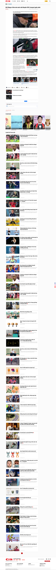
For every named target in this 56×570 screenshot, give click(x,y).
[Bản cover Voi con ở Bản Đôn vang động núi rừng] (12, 547)
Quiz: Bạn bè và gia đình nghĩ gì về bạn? (27, 283)
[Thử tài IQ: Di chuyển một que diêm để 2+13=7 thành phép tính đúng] (12, 343)
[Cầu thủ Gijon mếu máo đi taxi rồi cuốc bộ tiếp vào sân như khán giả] (12, 185)
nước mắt (24, 87)
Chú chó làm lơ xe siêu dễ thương (26, 432)
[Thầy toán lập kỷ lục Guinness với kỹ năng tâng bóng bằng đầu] (12, 231)
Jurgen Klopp (9, 87)
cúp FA (19, 87)
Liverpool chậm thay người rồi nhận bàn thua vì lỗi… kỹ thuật (28, 154)
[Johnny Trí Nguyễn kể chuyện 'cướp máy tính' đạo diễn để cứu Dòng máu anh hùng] (12, 426)
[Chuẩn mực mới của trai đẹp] (16, 122)
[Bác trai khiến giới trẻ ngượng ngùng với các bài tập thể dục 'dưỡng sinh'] (12, 333)
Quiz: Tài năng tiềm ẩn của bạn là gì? (27, 488)
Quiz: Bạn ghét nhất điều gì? (25, 497)
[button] (27, 1)
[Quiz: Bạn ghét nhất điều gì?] (12, 501)
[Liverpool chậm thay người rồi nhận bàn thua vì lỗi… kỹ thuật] (12, 157)
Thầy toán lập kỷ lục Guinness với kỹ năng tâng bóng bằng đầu (28, 229)
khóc (28, 87)
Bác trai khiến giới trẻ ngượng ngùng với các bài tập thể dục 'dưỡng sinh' (28, 331)
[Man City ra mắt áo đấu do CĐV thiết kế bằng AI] (12, 166)
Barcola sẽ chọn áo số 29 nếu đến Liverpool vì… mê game (28, 201)
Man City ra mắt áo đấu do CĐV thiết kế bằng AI (28, 164)
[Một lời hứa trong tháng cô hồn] (12, 315)
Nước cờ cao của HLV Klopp (33, 82)
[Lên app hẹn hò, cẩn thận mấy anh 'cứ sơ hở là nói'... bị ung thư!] (12, 464)
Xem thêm (22, 553)
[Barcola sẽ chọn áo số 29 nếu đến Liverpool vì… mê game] (12, 203)
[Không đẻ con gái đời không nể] (12, 510)
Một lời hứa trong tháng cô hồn (26, 311)
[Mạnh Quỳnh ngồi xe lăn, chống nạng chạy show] (12, 398)
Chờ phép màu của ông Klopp (17, 95)
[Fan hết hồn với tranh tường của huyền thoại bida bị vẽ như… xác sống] (12, 194)
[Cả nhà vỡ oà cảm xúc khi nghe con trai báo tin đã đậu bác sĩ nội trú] (12, 482)
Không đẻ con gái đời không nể (26, 507)
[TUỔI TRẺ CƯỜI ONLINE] (9, 559)
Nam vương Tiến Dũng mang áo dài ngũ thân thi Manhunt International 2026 (39, 128)
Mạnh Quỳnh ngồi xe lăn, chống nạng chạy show (28, 396)
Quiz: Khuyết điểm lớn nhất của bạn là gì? (28, 451)
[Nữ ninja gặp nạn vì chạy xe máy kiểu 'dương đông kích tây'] (12, 361)
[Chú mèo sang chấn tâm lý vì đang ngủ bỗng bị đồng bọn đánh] (12, 306)
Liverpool (22, 56)
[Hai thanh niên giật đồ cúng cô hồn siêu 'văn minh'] (12, 445)
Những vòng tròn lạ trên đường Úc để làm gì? (28, 414)
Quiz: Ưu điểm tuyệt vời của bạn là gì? (27, 367)
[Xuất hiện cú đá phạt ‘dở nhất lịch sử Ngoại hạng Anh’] (12, 148)
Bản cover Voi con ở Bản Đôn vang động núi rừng (28, 545)
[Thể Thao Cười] (28, 4)
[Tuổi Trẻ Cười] (55, 285)
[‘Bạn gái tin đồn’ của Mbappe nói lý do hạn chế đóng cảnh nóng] (12, 250)
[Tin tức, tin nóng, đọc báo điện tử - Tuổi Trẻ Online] (14, 559)
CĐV (28, 71)
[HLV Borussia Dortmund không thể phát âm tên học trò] (12, 222)
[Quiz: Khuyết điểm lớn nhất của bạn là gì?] (12, 454)
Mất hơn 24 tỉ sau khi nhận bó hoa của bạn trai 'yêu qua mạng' (28, 128)
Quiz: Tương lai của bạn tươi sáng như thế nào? (28, 322)
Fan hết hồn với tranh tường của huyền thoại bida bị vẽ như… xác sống (28, 191)
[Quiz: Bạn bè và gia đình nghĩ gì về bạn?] (12, 287)
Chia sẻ (26, 101)
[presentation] (5, 122)
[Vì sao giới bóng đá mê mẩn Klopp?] (9, 92)
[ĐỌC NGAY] (34, 69)
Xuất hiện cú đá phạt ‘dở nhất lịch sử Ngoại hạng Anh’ (28, 145)
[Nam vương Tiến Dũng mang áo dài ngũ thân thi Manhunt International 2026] (39, 122)
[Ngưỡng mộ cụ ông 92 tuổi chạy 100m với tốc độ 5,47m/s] (12, 259)
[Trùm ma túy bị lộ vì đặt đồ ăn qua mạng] (12, 408)
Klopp (15, 30)
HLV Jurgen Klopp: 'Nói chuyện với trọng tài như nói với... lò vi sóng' (25, 83)
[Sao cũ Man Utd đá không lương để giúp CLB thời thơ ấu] (12, 213)
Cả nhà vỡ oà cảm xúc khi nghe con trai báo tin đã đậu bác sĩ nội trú (28, 480)
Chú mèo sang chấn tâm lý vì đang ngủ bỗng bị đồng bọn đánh (28, 303)
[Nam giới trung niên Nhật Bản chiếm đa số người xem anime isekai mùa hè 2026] (12, 473)
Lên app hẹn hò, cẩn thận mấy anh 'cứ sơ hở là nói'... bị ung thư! (29, 461)
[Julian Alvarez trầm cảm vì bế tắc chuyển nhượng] (12, 175)
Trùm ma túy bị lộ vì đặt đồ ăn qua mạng (28, 404)
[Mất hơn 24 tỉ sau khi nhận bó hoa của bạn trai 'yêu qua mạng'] (28, 122)
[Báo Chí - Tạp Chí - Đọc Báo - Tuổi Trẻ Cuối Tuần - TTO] (17, 559)
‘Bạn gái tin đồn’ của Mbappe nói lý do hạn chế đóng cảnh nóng (28, 247)
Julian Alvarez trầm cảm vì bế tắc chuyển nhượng (28, 173)
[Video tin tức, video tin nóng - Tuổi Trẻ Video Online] (20, 559)
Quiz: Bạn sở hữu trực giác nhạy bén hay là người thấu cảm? (28, 387)
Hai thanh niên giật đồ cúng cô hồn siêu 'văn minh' (28, 442)
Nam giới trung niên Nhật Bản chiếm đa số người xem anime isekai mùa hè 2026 (28, 470)
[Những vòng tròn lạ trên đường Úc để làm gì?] (12, 417)
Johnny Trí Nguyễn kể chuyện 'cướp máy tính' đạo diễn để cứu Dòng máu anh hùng (28, 424)
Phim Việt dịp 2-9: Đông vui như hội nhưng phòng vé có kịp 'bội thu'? (28, 517)
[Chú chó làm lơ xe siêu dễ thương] (12, 436)
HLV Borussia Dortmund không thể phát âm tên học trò (28, 219)
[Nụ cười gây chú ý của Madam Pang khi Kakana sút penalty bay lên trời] (12, 268)
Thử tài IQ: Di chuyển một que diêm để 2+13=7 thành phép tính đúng (27, 340)
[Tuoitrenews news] (23, 559)
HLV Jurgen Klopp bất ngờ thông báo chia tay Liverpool (32, 67)
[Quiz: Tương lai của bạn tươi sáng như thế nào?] (12, 324)
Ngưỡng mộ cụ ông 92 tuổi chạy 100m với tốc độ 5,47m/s (28, 256)
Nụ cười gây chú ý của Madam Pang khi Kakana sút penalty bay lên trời (27, 266)
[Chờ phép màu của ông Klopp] (9, 97)
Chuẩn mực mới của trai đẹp (15, 128)
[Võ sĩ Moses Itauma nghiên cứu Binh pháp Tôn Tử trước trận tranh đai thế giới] (12, 240)
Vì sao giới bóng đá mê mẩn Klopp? (18, 90)
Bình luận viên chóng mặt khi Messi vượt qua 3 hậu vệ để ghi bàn (28, 136)
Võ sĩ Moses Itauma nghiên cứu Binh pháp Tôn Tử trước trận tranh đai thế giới (29, 238)
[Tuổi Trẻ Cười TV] (55, 287)
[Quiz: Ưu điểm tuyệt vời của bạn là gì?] (12, 371)
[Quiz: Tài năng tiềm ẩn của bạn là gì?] (12, 491)
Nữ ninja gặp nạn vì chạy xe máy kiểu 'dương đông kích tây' (28, 359)
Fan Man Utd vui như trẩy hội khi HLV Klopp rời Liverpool (17, 83)
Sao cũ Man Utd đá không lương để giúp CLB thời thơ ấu (28, 210)
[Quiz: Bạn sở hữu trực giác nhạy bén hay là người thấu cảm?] (12, 389)
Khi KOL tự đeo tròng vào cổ (25, 534)
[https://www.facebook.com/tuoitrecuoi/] (55, 283)
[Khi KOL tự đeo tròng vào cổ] (12, 538)
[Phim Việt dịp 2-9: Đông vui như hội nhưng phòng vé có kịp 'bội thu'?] (12, 519)
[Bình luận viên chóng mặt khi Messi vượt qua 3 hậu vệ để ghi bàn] (12, 138)
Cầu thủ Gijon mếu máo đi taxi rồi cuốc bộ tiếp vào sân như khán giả (28, 182)
